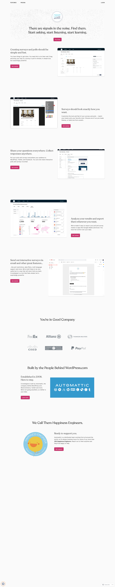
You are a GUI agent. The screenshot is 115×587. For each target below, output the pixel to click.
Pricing (23, 2)
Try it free (57, 39)
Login (103, 2)
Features (13, 2)
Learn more (25, 397)
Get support (59, 449)
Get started (15, 66)
